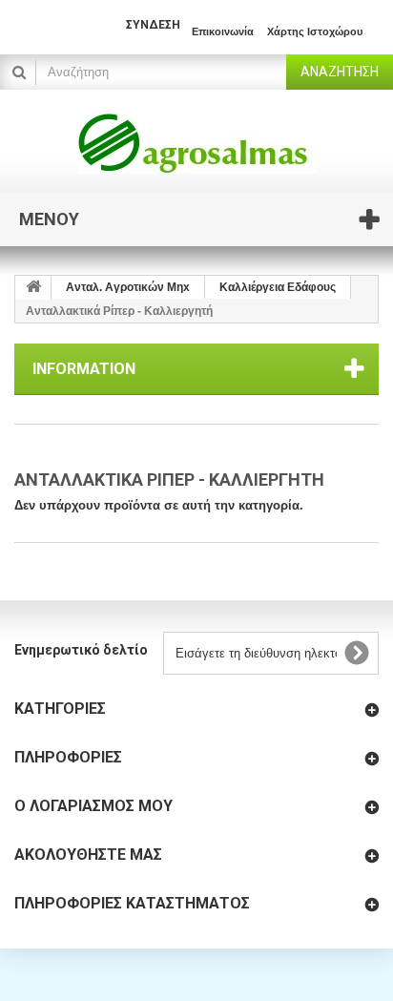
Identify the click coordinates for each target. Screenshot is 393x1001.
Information (83, 369)
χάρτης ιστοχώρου (314, 31)
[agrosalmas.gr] (196, 144)
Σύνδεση (153, 24)
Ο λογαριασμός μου (93, 806)
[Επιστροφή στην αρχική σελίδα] (33, 288)
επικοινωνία (223, 31)
